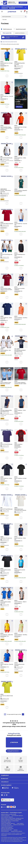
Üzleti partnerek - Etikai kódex (6, 824)
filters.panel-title (7, 33)
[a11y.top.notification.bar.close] (25, 7)
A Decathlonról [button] (4, 781)
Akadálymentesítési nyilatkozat (16, 831)
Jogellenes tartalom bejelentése (6, 827)
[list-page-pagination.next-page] (23, 714)
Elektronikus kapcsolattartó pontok (7, 828)
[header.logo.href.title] (11, 12)
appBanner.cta (23, 2)
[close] (2, 3)
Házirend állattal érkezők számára (7, 826)
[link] (19, 107)
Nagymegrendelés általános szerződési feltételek (9, 820)
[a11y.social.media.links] (2, 795)
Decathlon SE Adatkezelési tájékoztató (8, 823)
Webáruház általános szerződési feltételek (8, 814)
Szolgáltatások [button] (5, 775)
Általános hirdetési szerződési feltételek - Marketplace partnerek (12, 818)
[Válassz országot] (7, 800)
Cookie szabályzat (20, 823)
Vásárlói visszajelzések (5, 815)
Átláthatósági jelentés (5, 831)
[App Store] (6, 787)
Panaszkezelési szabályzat (6, 822)
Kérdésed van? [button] (4, 778)
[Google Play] (16, 787)
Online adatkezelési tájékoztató (17, 815)
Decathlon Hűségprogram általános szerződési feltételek (11, 819)
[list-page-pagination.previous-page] (5, 714)
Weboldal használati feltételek (18, 824)
